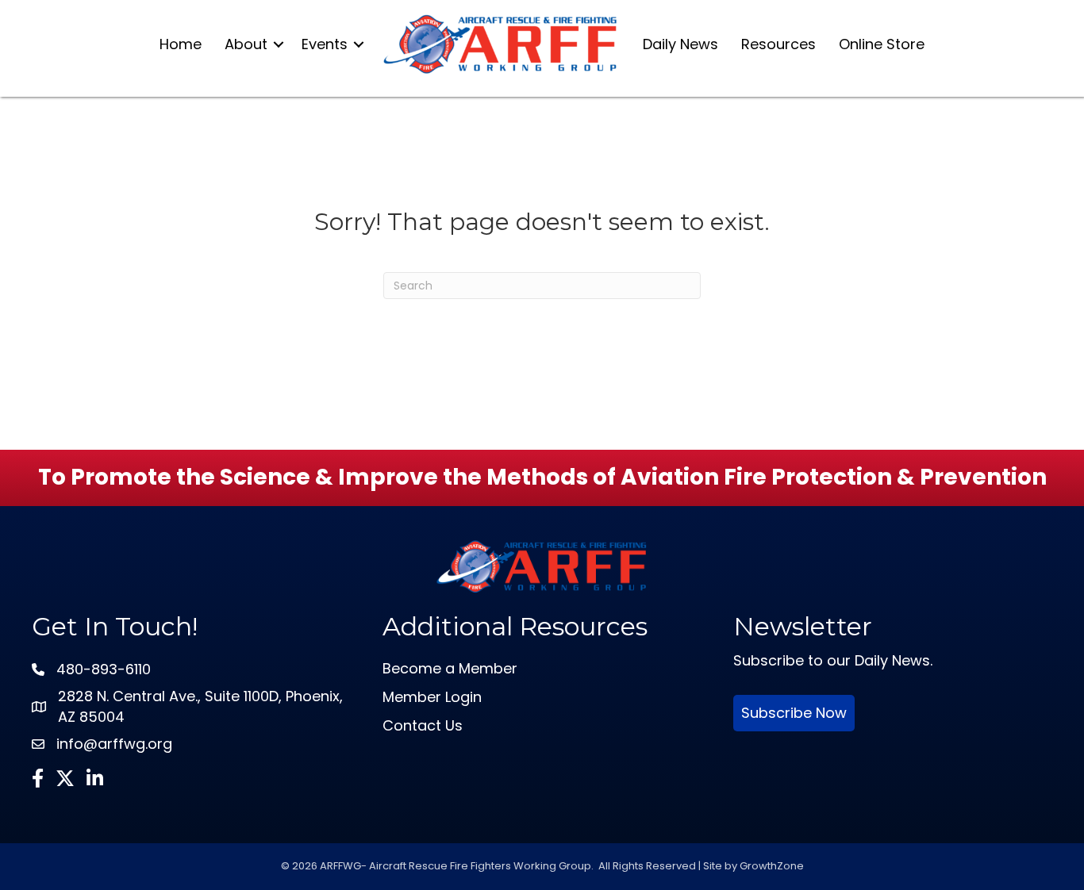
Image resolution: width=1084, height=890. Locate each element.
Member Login (432, 697)
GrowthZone (772, 865)
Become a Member (449, 668)
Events (325, 44)
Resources (778, 44)
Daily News (680, 44)
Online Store (881, 44)
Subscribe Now (794, 713)
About (246, 44)
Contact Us (422, 725)
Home (181, 44)
